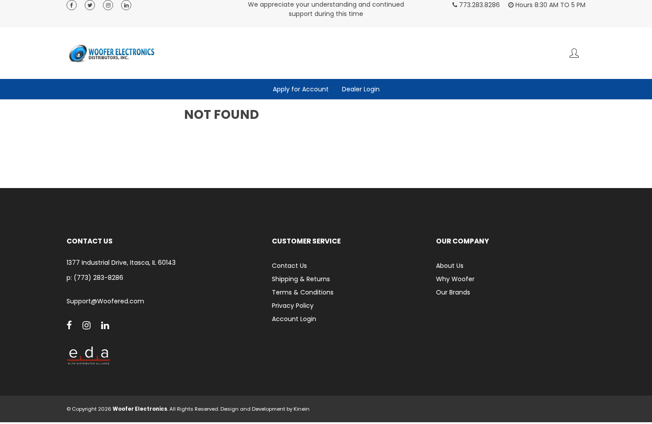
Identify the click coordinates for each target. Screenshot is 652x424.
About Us (449, 265)
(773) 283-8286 (98, 277)
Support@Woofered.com (105, 301)
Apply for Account (301, 89)
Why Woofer (455, 279)
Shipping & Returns (301, 279)
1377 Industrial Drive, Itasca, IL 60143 (121, 263)
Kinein (302, 408)
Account (574, 53)
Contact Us (289, 265)
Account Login (294, 318)
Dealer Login (361, 89)
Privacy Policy (293, 305)
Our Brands (453, 292)
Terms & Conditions (303, 292)
